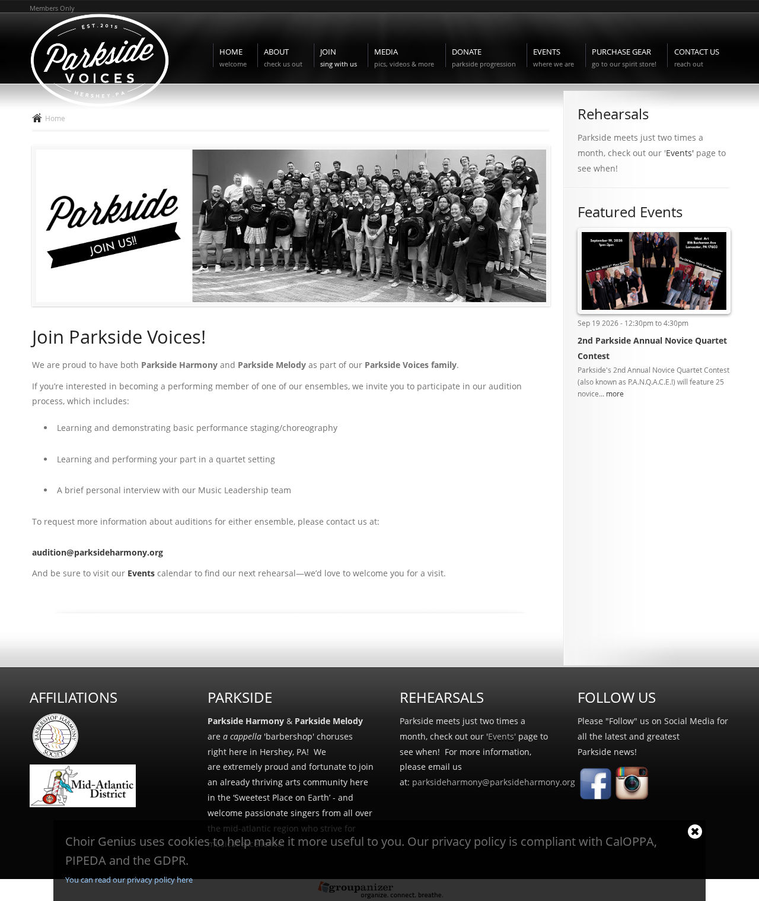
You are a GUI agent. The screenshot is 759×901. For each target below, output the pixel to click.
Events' (680, 152)
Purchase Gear (624, 57)
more (615, 393)
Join (338, 57)
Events (553, 57)
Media (404, 57)
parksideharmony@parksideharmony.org (493, 782)
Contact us (696, 57)
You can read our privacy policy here (129, 879)
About (283, 57)
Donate (484, 57)
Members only (52, 8)
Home (233, 57)
